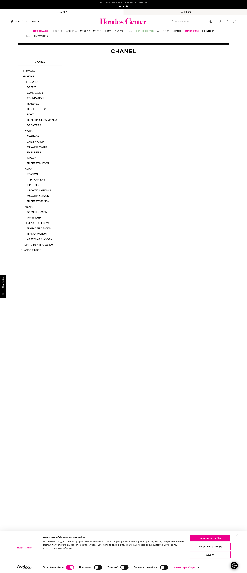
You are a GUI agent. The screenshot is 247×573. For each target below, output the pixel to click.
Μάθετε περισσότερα (184, 567)
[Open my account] (220, 21)
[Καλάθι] (235, 21)
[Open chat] (234, 565)
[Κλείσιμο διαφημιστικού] (237, 535)
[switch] (98, 567)
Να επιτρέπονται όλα (210, 538)
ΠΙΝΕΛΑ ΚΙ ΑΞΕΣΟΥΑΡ (38, 223)
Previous (4, 4)
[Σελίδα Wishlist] (228, 21)
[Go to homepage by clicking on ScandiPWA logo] (123, 21)
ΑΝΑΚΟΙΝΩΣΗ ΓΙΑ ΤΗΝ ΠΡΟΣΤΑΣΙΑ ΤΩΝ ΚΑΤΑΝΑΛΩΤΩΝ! (123, 3)
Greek (33, 22)
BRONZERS (34, 125)
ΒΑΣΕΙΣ (31, 87)
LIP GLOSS (33, 185)
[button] (172, 21)
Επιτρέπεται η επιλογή (210, 546)
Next (243, 4)
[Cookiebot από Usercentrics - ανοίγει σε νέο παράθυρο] (24, 567)
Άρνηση (210, 555)
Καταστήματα (21, 21)
